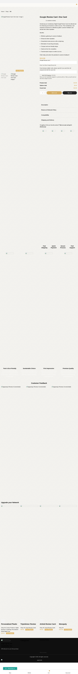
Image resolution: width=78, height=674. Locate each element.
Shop (7, 11)
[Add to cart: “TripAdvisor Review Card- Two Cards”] (22, 621)
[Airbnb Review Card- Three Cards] (49, 562)
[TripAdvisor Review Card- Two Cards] (29, 562)
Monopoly (63, 624)
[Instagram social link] (38, 1)
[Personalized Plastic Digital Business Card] (10, 562)
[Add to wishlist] (15, 621)
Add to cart (54, 92)
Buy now (70, 92)
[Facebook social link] (36, 1)
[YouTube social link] (40, 1)
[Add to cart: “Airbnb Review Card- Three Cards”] (42, 621)
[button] (2, 43)
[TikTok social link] (42, 1)
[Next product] (6, 13)
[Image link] (10, 640)
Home (2, 11)
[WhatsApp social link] (53, 652)
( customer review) (51, 20)
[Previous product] (2, 13)
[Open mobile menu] (1, 4)
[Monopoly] (68, 562)
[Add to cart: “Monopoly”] (61, 621)
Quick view (7, 621)
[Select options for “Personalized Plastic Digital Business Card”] (3, 621)
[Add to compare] (11, 621)
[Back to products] (4, 13)
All (10, 11)
